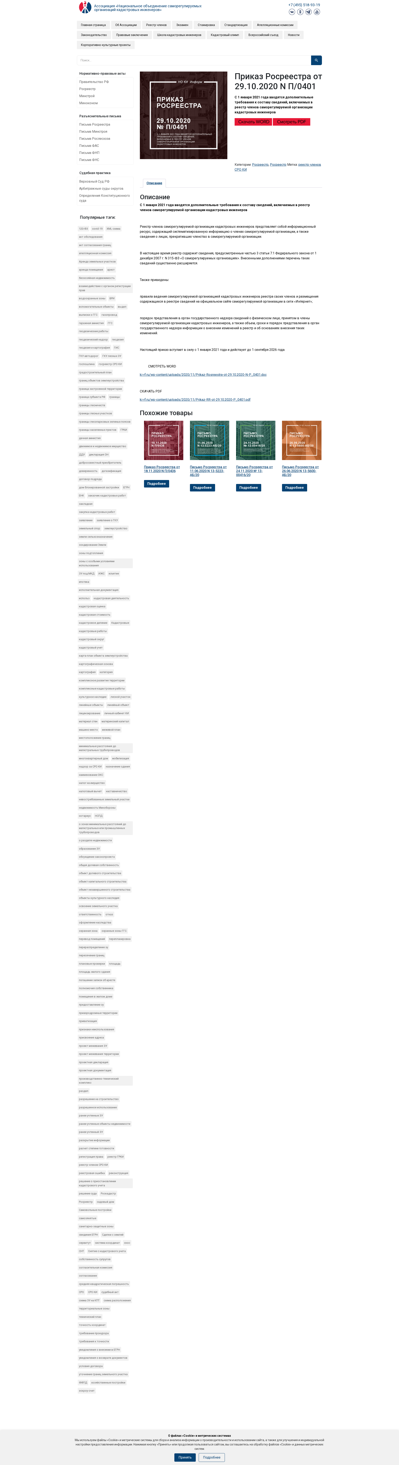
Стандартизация (236, 25)
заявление (85, 520)
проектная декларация (93, 1062)
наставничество (116, 791)
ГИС (116, 347)
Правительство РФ (94, 82)
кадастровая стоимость (94, 614)
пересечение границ (91, 955)
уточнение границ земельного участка (103, 1374)
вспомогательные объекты (96, 306)
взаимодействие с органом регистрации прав (105, 288)
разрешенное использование (98, 1107)
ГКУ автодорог (88, 356)
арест (111, 269)
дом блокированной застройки (99, 487)
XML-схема (113, 228)
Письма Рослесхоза (94, 139)
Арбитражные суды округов (101, 189)
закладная (85, 503)
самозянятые (87, 1218)
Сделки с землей (112, 1234)
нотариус (85, 815)
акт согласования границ (95, 245)
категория (106, 672)
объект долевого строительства (100, 873)
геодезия (118, 339)
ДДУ (82, 454)
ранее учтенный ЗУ (91, 1131)
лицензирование (89, 713)
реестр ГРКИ (115, 1156)
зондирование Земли (92, 544)
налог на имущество (92, 782)
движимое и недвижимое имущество (102, 446)
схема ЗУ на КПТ (89, 1300)
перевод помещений (92, 938)
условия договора (91, 1366)
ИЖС (102, 573)
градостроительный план (95, 372)
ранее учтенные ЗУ (91, 1115)
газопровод (109, 314)
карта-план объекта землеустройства (103, 655)
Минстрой (87, 96)
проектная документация (95, 1070)
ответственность (90, 914)
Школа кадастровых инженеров (179, 35)
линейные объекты (91, 705)
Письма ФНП (89, 153)
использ (84, 598)
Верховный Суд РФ (94, 181)
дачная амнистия (90, 438)
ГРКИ (124, 429)
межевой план (111, 729)
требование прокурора (94, 1333)
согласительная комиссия (95, 1267)
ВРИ (112, 298)
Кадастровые (120, 622)
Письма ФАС (89, 146)
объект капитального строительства (102, 881)
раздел (83, 1091)
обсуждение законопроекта (97, 856)
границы (114, 396)
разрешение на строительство (99, 1099)
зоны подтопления (91, 553)
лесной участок (121, 696)
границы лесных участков (95, 413)
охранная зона (88, 930)
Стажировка (206, 25)
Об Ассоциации (126, 25)
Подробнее (156, 484)
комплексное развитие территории (101, 680)
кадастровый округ (91, 639)
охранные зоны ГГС (114, 930)
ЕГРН (126, 487)
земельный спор (89, 528)
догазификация (111, 471)
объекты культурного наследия (99, 898)
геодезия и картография (94, 347)
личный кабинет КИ (116, 713)
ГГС (110, 323)
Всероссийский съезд (263, 35)
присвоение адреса (91, 1037)
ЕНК (81, 495)
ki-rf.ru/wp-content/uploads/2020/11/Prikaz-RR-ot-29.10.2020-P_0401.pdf (195, 400)
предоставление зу (91, 1004)
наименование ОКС (91, 774)
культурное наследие (92, 696)
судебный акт (110, 1292)
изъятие (114, 573)
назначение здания (118, 766)
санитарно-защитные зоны (96, 1226)
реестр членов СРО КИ (93, 1164)
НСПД (98, 815)
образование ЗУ (89, 848)
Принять (185, 1457)
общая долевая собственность (99, 865)
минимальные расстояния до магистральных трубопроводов (99, 748)
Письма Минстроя (93, 132)
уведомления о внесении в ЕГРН (99, 1349)
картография (87, 672)
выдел (122, 306)
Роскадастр (108, 1193)
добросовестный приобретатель (100, 462)
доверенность (88, 471)
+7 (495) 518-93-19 (304, 5)
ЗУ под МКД (86, 573)
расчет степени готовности (96, 1148)
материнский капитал (115, 721)
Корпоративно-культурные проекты (106, 45)
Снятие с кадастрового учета (107, 1251)
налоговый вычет (90, 791)
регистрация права (91, 1156)
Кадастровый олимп (225, 35)
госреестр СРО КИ (110, 364)
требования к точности (94, 1341)
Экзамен (182, 25)
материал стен (88, 721)
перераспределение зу (93, 947)
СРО (81, 1292)
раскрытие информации (94, 1140)
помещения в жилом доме (95, 996)
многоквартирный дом (93, 758)
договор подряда (90, 479)
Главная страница (93, 25)
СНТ (81, 1251)
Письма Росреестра (94, 124)
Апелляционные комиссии (275, 25)
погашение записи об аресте (97, 980)
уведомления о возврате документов (103, 1357)
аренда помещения (91, 269)
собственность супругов (95, 1259)
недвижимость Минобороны (97, 807)
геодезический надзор (93, 339)
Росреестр (87, 89)
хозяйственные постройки (108, 1382)
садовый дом (105, 1201)
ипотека (84, 581)
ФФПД (83, 1382)
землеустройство (115, 528)
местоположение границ (94, 737)
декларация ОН (98, 454)
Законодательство (94, 35)
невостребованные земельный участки (104, 799)
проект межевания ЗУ (93, 1045)
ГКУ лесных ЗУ (111, 356)
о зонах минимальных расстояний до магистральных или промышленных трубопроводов (102, 828)
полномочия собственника (96, 988)
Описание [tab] (154, 183)
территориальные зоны (94, 1308)
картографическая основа (96, 664)
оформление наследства (95, 922)
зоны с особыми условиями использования (97, 563)
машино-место (88, 729)
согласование (88, 1275)
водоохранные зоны (92, 298)
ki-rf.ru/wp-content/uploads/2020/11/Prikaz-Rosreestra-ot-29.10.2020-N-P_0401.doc (203, 375)
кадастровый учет (91, 647)
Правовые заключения (132, 35)
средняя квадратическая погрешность (104, 1284)
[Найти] (316, 60)
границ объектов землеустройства (101, 380)
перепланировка (120, 938)
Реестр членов (156, 25)
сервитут (85, 1242)
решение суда (88, 1193)
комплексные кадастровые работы (102, 688)
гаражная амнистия (91, 323)
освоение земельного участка (98, 906)
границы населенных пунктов (97, 429)
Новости (293, 35)
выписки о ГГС (88, 314)
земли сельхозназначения (95, 536)
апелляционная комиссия (95, 253)
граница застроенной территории (100, 388)
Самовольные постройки (95, 1209)
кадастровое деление (93, 622)
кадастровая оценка (92, 606)
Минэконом (88, 103)
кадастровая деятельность (111, 598)
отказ (109, 914)
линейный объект (118, 705)
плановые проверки (92, 963)
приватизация (88, 1021)
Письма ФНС (89, 160)
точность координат (92, 1324)
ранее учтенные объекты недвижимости (104, 1123)
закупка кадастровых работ (97, 511)
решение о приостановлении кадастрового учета (97, 1183)
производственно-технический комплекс (99, 1080)
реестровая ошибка (92, 1173)
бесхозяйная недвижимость (97, 278)
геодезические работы (93, 331)
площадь (115, 963)
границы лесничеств (92, 405)
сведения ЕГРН (88, 1234)
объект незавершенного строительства (104, 889)
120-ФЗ (83, 228)
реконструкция (118, 1173)
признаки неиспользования (96, 1029)
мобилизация (120, 758)
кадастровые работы (93, 631)
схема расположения (117, 1300)
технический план (90, 1316)
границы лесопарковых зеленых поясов (105, 421)
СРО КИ (92, 1292)
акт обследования (90, 236)
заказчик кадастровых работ (107, 495)
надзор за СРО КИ (90, 766)
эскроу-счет (87, 1390)
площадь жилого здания (94, 971)
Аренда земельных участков (97, 261)
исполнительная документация (98, 589)
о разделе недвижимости (95, 840)
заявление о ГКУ (107, 520)
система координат (107, 1242)
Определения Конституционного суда (104, 198)
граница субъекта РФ (92, 396)
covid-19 (97, 228)
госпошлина (87, 364)
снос (127, 1242)
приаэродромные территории (98, 1013)
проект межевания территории (99, 1053)
